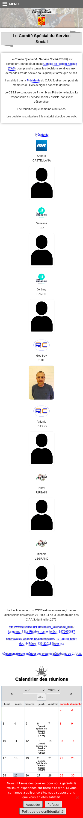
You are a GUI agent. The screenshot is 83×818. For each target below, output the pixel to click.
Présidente (33, 80)
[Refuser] (77, 797)
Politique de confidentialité (42, 811)
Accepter (33, 804)
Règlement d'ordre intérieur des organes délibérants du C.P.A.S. (42, 653)
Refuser (53, 804)
